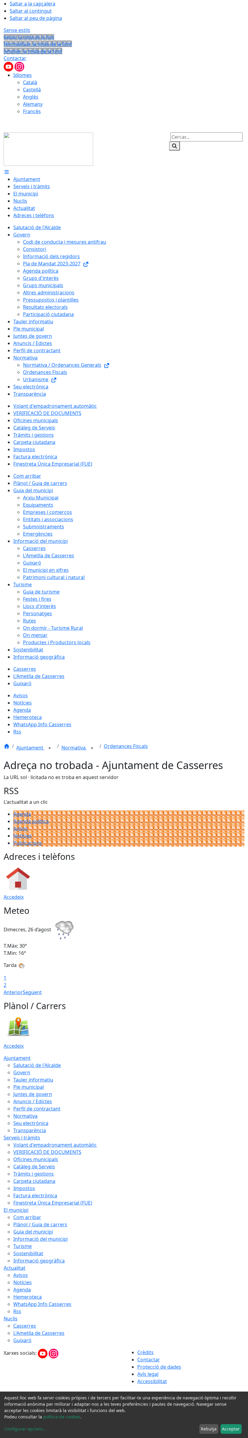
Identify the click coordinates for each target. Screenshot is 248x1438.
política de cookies (61, 1417)
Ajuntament (30, 747)
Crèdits (145, 1352)
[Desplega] (49, 748)
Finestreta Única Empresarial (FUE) (52, 1202)
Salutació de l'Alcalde (37, 1065)
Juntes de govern (32, 1094)
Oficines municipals (35, 1159)
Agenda (22, 814)
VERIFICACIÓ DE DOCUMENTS (47, 1152)
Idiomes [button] (22, 75)
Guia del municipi (33, 1231)
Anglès (30, 96)
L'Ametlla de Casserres (38, 1333)
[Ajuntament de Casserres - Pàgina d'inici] (48, 148)
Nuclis (11, 1318)
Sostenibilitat (28, 1253)
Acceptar (231, 1429)
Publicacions (27, 843)
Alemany (33, 104)
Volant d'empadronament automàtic (55, 1145)
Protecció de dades (159, 1367)
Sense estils (17, 30)
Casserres (24, 1325)
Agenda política (31, 821)
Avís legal (147, 1374)
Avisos (20, 828)
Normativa (74, 747)
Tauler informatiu (33, 1079)
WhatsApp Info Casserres (42, 1304)
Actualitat (14, 1268)
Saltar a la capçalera (32, 3)
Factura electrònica (35, 1195)
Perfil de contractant (36, 1108)
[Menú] (7, 172)
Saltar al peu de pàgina (36, 18)
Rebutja (209, 1429)
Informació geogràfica (39, 1260)
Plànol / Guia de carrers (40, 1224)
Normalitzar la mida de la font (38, 43)
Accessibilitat (152, 1381)
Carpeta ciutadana (34, 1181)
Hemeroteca (27, 1297)
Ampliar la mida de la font (33, 51)
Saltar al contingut (31, 11)
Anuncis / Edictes (32, 1101)
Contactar (15, 58)
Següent (32, 992)
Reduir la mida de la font (29, 37)
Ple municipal (28, 1087)
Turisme (22, 1246)
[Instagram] (19, 66)
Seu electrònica (30, 1123)
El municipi (16, 1210)
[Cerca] (174, 145)
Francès (32, 111)
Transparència (29, 1130)
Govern (21, 1072)
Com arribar (27, 1217)
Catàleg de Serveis (34, 1166)
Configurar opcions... (25, 1429)
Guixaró (22, 1340)
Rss (17, 1311)
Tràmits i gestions (33, 1173)
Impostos (24, 1188)
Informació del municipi (40, 1239)
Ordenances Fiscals (126, 746)
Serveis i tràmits (22, 1137)
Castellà (32, 89)
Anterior (13, 992)
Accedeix (14, 897)
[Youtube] (9, 66)
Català (30, 82)
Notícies (22, 835)
